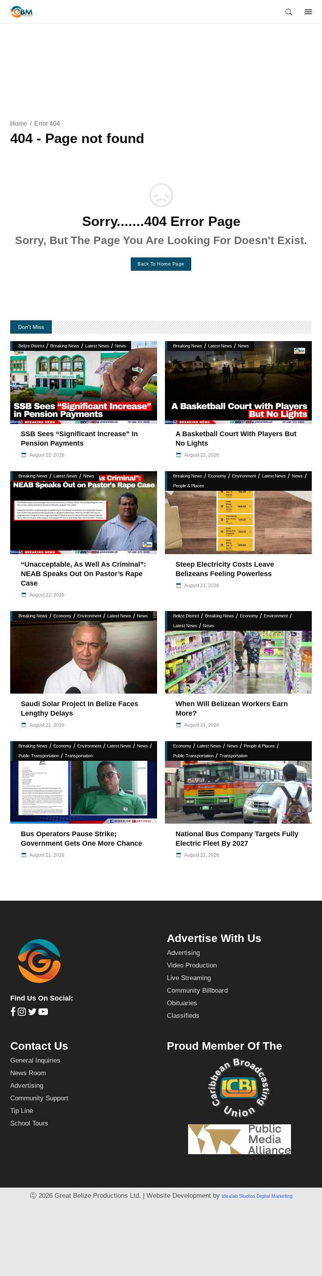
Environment (244, 476)
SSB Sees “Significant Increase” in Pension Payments (79, 438)
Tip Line (21, 1110)
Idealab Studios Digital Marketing (257, 1196)
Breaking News (64, 345)
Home (18, 123)
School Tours (29, 1123)
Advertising (183, 953)
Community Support (39, 1098)
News (120, 345)
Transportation (79, 755)
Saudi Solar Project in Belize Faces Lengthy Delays (79, 708)
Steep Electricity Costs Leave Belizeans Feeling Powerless (225, 569)
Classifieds (183, 1015)
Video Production (192, 965)
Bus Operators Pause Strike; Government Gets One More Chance (81, 838)
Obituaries (182, 1003)
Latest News (97, 345)
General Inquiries (35, 1060)
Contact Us (39, 1046)
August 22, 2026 (46, 455)
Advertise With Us (214, 938)
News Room (28, 1073)
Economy (217, 476)
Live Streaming (189, 978)
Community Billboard (197, 990)
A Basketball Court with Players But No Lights (236, 438)
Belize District (31, 345)
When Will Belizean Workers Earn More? (232, 708)
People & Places (188, 485)
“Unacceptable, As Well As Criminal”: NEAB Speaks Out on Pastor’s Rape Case (83, 573)
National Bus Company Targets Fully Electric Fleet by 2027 (237, 838)
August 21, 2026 (201, 585)
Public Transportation (38, 755)
